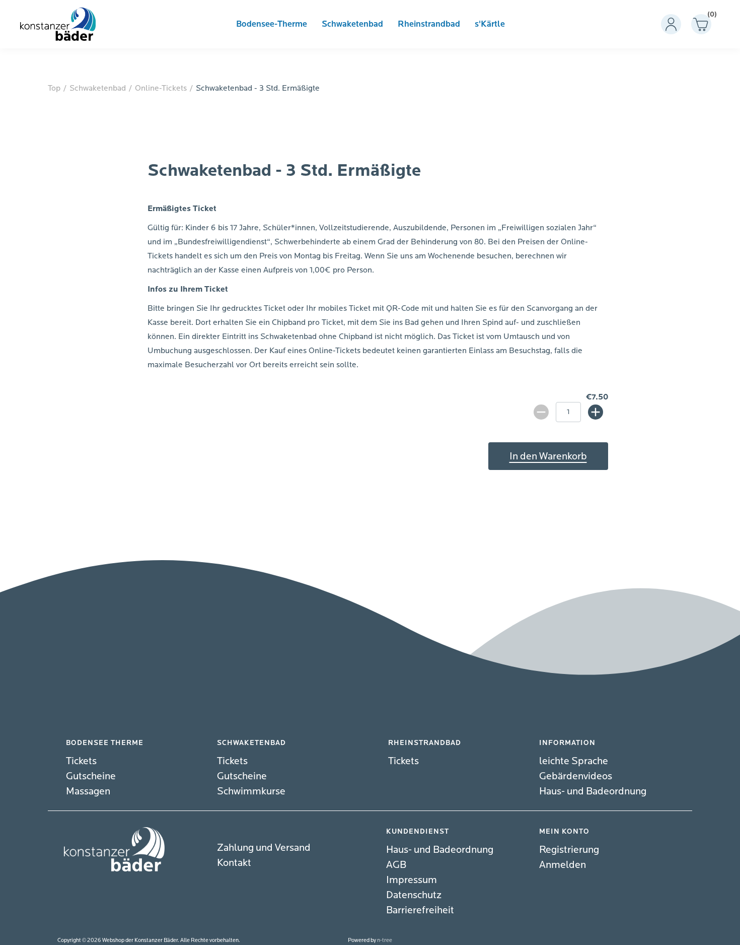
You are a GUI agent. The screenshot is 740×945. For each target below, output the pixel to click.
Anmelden (562, 864)
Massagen (88, 791)
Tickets (81, 761)
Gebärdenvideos (575, 776)
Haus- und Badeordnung (592, 791)
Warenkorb (709, 16)
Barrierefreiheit (420, 910)
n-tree (384, 940)
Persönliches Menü (671, 24)
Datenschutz (413, 895)
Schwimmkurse (251, 791)
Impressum (411, 880)
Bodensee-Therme (271, 24)
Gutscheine (91, 776)
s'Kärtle (490, 24)
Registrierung (569, 849)
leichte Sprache (573, 761)
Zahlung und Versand (264, 847)
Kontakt (234, 862)
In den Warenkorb (548, 456)
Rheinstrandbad (429, 24)
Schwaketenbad (352, 24)
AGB (396, 864)
